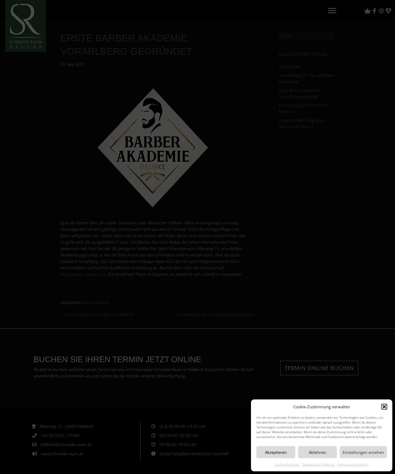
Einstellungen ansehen (363, 452)
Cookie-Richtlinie (287, 464)
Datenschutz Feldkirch (318, 464)
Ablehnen (317, 452)
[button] (384, 406)
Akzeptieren (276, 452)
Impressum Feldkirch (352, 464)
